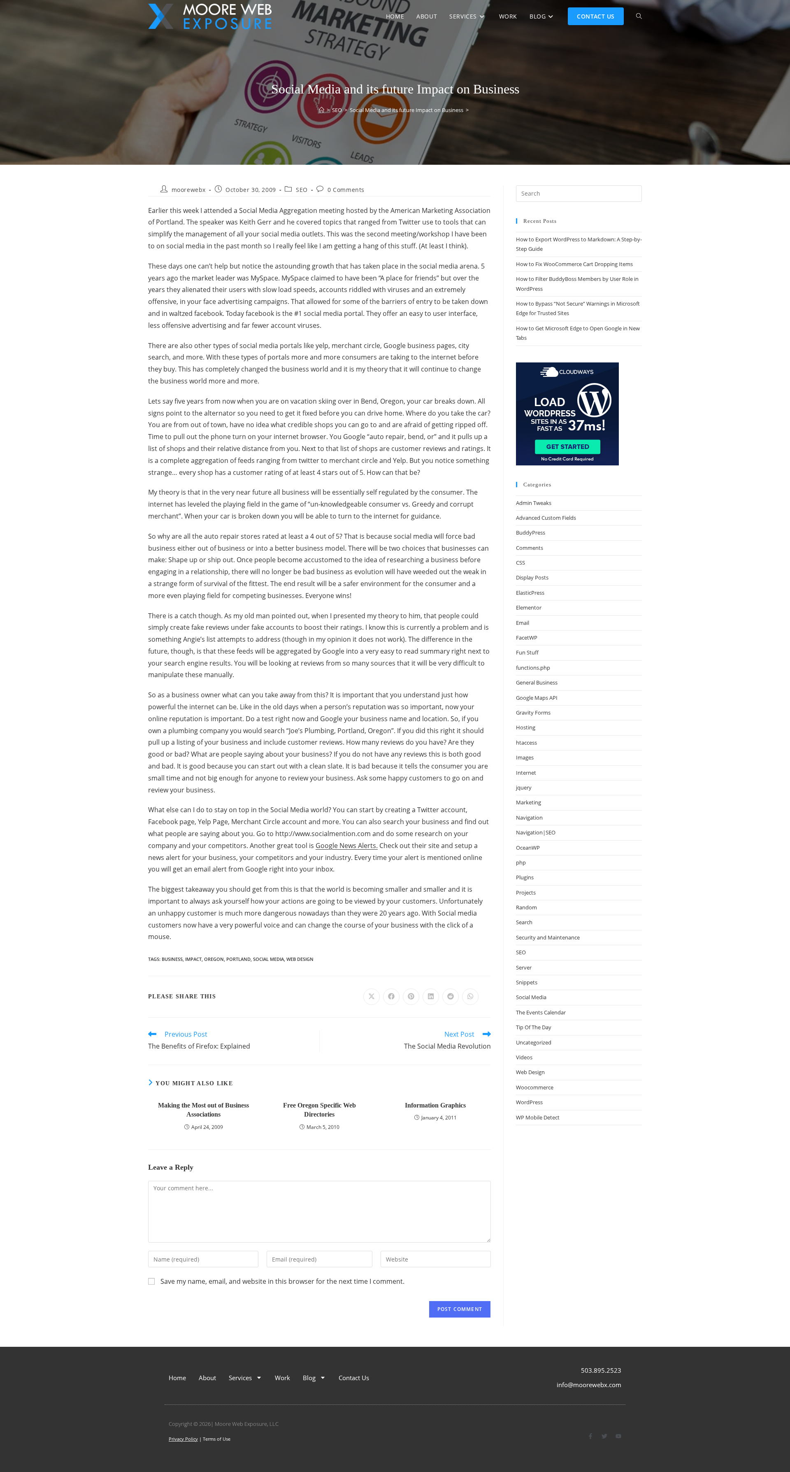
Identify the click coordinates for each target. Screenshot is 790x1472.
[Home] (321, 110)
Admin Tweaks (533, 503)
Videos (524, 1057)
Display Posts (532, 577)
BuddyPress (530, 532)
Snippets (526, 982)
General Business (537, 682)
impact (193, 959)
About (207, 1378)
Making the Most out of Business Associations (203, 1110)
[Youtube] (618, 1436)
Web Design (300, 959)
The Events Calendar (541, 1012)
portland (238, 959)
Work (282, 1378)
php (521, 862)
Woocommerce (534, 1087)
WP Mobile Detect (538, 1117)
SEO (302, 190)
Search (524, 922)
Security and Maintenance (548, 937)
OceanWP (528, 847)
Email (522, 622)
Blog (309, 1378)
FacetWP (526, 637)
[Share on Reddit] (450, 996)
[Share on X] (371, 996)
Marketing (528, 802)
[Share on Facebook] (391, 996)
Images (525, 757)
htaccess (526, 742)
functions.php (533, 667)
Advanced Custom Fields (546, 517)
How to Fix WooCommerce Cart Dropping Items (574, 264)
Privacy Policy (183, 1439)
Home (177, 1378)
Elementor (528, 607)
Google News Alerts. (347, 845)
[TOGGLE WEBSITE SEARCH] (639, 16)
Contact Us (354, 1378)
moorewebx (189, 190)
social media (268, 959)
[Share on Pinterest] (411, 996)
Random (526, 907)
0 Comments (346, 190)
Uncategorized (533, 1042)
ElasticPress (530, 592)
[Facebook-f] (590, 1436)
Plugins (525, 877)
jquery (524, 787)
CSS (520, 562)
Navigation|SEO (535, 832)
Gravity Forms (533, 712)
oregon (214, 959)
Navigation (529, 817)
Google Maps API (537, 697)
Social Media (531, 997)
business (172, 959)
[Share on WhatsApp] (470, 996)
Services (240, 1378)
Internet (526, 772)
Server (524, 967)
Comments (529, 547)
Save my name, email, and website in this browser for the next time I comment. (282, 1281)
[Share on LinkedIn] (431, 996)
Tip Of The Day (533, 1027)
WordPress (529, 1102)
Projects (526, 892)
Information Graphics (435, 1105)
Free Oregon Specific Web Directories (319, 1110)
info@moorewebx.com (589, 1385)
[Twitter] (604, 1436)
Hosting (525, 727)
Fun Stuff (527, 652)
